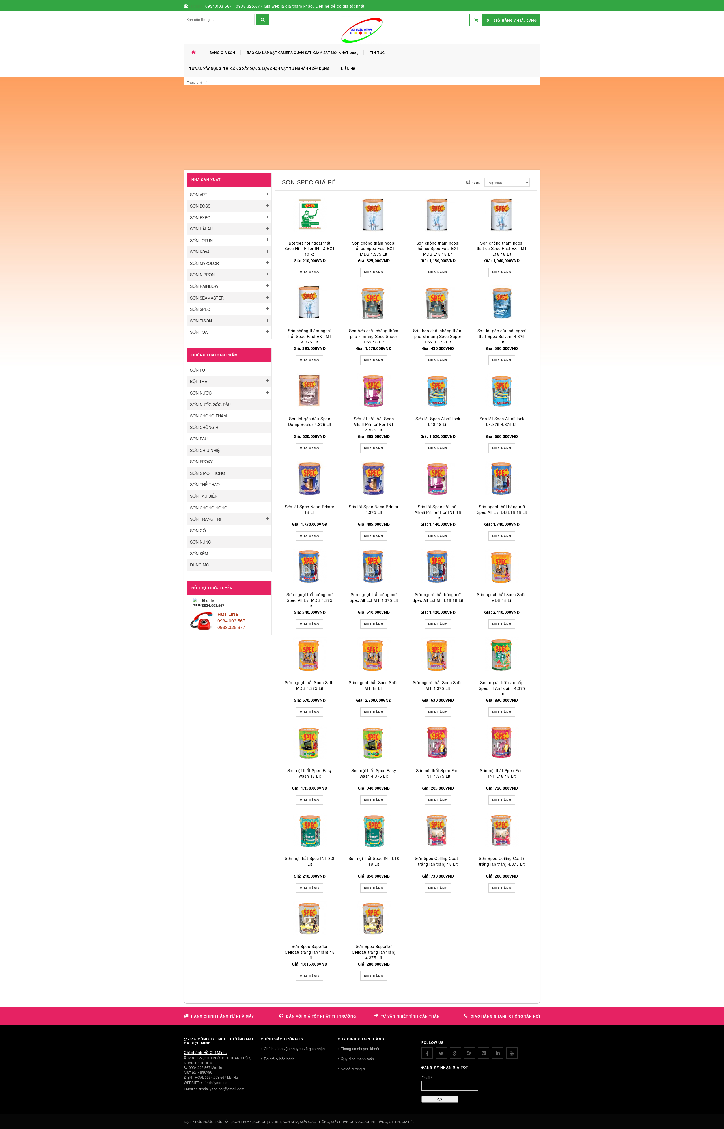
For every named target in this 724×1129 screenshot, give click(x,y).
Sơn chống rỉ (204, 427)
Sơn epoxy (201, 461)
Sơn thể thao (205, 484)
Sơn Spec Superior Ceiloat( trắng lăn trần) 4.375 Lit (374, 951)
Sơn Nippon (202, 274)
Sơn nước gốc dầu (210, 404)
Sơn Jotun (201, 240)
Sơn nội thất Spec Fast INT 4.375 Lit (438, 773)
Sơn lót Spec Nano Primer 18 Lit (310, 509)
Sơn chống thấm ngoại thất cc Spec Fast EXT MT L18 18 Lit (502, 248)
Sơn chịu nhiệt (206, 450)
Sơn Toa (199, 332)
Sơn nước (201, 393)
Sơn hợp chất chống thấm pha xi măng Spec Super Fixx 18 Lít (373, 336)
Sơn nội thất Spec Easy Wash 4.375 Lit (373, 773)
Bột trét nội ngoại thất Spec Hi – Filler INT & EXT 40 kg (309, 248)
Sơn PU (197, 370)
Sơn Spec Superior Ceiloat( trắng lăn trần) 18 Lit (310, 951)
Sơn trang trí (205, 519)
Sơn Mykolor (204, 263)
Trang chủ (194, 82)
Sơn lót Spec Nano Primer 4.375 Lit (373, 509)
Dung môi (200, 565)
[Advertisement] (362, 127)
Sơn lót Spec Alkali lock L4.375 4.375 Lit (502, 421)
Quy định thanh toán (357, 1058)
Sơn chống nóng (208, 507)
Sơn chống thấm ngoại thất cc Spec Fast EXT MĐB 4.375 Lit (373, 248)
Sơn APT (198, 194)
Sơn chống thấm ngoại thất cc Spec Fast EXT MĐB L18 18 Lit (438, 248)
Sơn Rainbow (204, 286)
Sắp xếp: (474, 182)
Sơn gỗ (198, 530)
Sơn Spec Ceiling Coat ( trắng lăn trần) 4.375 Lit (502, 861)
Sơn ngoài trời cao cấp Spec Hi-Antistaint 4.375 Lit (502, 688)
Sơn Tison (201, 321)
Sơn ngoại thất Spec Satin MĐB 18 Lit (502, 597)
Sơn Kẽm (199, 553)
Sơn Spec (200, 309)
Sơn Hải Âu (201, 229)
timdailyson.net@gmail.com (221, 1088)
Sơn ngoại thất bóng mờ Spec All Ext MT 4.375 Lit (374, 597)
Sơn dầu (199, 438)
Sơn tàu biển (203, 496)
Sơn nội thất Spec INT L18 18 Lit (373, 861)
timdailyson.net (216, 1082)
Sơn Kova (200, 252)
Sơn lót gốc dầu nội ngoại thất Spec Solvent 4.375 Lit (502, 336)
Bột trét (200, 381)
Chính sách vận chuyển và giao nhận (294, 1048)
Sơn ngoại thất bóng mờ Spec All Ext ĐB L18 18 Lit (502, 509)
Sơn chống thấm (208, 416)
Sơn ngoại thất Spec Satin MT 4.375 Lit (438, 685)
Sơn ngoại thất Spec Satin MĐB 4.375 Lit (310, 685)
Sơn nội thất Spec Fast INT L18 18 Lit (502, 773)
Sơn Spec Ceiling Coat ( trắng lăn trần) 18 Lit (438, 861)
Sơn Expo (200, 217)
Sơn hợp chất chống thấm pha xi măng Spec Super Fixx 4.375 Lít (438, 336)
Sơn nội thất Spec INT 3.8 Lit (310, 861)
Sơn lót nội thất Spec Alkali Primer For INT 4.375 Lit (374, 424)
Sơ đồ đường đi (353, 1069)
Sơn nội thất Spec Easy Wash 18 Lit (309, 773)
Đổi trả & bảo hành (279, 1058)
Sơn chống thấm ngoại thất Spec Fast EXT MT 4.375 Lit (309, 336)
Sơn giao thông (207, 473)
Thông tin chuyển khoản (360, 1048)
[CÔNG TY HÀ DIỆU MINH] (362, 30)
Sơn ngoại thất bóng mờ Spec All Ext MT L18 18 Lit (437, 597)
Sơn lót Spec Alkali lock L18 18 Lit (437, 421)
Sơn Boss (200, 206)
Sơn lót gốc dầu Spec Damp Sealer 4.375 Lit (309, 421)
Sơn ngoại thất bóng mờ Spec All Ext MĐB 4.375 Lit (309, 600)
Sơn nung (200, 542)
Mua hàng (309, 272)
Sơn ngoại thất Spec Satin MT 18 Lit (374, 685)
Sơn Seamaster (207, 298)
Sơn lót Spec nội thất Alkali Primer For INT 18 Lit (438, 512)
